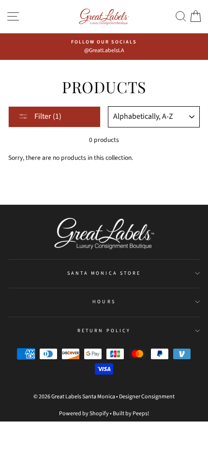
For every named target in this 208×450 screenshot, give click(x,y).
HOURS (103, 301)
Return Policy (104, 330)
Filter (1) (47, 116)
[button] (181, 17)
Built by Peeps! (131, 413)
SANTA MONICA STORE (104, 273)
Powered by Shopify (84, 413)
